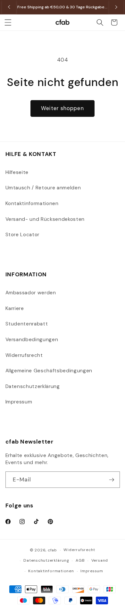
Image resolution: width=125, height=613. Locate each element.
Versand (99, 560)
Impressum (18, 402)
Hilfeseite (17, 172)
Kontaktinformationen (32, 203)
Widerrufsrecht (24, 355)
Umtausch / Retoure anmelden (43, 188)
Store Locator (22, 234)
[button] (8, 22)
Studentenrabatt (26, 324)
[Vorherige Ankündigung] (9, 7)
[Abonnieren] (111, 479)
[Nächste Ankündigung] (116, 7)
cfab (52, 550)
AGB (80, 560)
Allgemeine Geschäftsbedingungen (48, 370)
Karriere (14, 308)
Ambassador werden (30, 292)
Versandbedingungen (31, 339)
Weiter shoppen (62, 108)
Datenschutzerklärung (32, 386)
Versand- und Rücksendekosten (45, 219)
